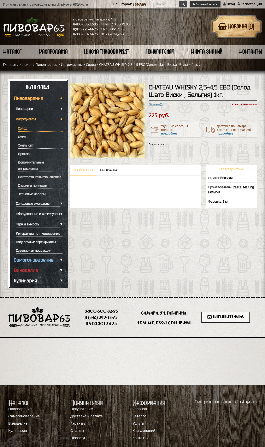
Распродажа (53, 51)
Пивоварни (24, 109)
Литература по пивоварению (38, 233)
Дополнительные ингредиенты (31, 165)
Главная (9, 64)
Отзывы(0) (156, 104)
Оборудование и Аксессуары (38, 214)
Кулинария (25, 280)
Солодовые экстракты (32, 203)
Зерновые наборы (32, 194)
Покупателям (160, 51)
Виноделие (26, 270)
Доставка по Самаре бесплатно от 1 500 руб (234, 129)
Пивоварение (46, 64)
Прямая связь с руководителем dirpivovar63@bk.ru (45, 4)
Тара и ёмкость (27, 224)
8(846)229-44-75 (85, 29)
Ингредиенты (72, 64)
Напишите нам (228, 317)
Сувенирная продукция (33, 250)
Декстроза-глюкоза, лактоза (39, 177)
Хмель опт (26, 145)
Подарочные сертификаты (36, 242)
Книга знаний (206, 51)
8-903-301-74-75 (85, 34)
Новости (77, 438)
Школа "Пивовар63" (106, 51)
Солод (91, 64)
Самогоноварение (33, 260)
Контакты (250, 51)
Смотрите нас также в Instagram (226, 401)
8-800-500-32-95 (85, 24)
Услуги (138, 423)
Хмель (22, 137)
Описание (84, 170)
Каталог (12, 51)
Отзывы (110, 170)
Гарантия (78, 423)
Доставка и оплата (86, 416)
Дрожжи (24, 154)
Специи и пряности (32, 185)
